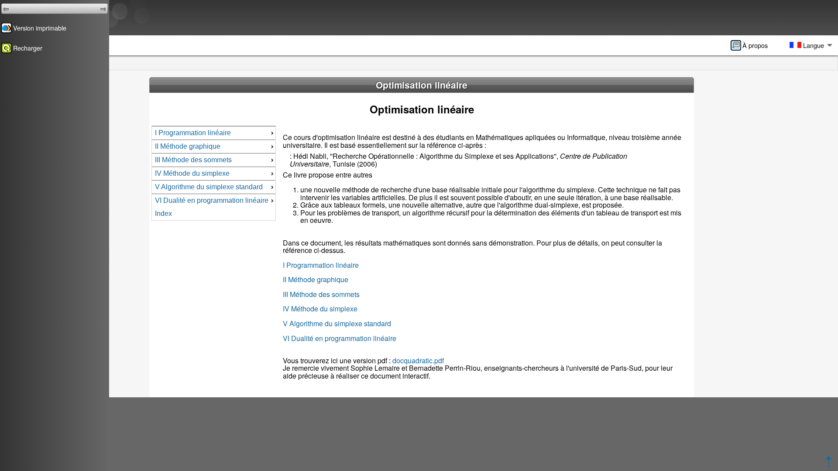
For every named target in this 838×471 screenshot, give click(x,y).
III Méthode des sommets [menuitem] (193, 160)
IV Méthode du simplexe (320, 309)
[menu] (213, 173)
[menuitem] (752, 45)
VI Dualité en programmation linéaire (339, 338)
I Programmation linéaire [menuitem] (193, 133)
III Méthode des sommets (321, 294)
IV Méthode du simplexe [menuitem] (192, 173)
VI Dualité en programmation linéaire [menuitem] (211, 200)
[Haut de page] (829, 464)
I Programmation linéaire (321, 265)
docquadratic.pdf (418, 360)
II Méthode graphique (315, 279)
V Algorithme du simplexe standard (337, 323)
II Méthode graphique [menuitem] (187, 146)
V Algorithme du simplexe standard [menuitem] (209, 187)
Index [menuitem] (163, 213)
